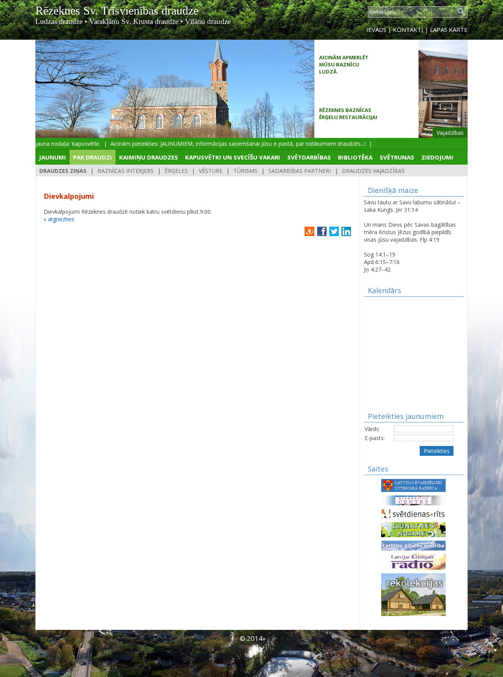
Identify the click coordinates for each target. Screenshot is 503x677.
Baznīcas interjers (125, 170)
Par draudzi (92, 157)
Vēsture (210, 170)
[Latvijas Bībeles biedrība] (413, 545)
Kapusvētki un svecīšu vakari (232, 157)
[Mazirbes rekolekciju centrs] (413, 594)
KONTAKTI (408, 29)
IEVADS (376, 29)
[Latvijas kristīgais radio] (413, 561)
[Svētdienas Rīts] (413, 513)
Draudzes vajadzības (373, 170)
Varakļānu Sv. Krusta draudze (133, 21)
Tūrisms (245, 170)
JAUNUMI (52, 157)
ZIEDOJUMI (437, 157)
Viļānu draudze (208, 21)
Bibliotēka (355, 157)
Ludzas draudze (59, 21)
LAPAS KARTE (449, 29)
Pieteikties (437, 451)
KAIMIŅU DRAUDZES (148, 157)
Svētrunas (397, 157)
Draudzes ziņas (62, 170)
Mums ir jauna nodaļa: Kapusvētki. (51, 143)
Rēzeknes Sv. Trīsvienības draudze (116, 10)
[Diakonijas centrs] (413, 499)
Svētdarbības (309, 157)
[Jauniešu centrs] (413, 529)
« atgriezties (59, 219)
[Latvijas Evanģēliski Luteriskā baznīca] (413, 484)
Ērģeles (176, 170)
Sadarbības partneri (299, 170)
